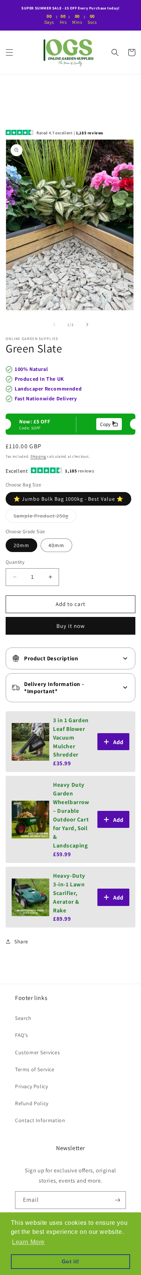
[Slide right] (87, 324)
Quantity (15, 562)
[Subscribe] (117, 1200)
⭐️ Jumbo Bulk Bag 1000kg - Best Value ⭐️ (68, 498)
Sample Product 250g (45, 517)
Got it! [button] (70, 1261)
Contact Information (40, 1120)
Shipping (38, 456)
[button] (9, 52)
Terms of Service (35, 1069)
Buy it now (70, 625)
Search (23, 1018)
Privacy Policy (31, 1086)
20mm (21, 545)
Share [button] (21, 941)
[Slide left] (54, 324)
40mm (56, 545)
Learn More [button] (28, 1242)
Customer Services (37, 1052)
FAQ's (21, 1035)
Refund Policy (32, 1103)
